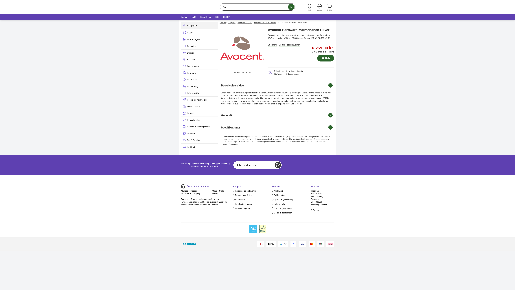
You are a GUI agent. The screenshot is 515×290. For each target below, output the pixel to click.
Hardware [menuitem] (191, 73)
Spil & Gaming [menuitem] (193, 140)
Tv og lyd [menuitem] (191, 146)
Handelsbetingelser (243, 204)
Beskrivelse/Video (232, 85)
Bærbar (184, 17)
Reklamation (279, 195)
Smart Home (205, 17)
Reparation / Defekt (243, 195)
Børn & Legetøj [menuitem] (193, 39)
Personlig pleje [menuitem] (193, 120)
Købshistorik (279, 204)
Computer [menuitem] (191, 46)
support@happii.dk (218, 201)
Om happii (317, 210)
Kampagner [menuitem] (192, 25)
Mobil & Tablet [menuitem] (193, 106)
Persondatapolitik (242, 208)
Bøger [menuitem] (189, 32)
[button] (242, 48)
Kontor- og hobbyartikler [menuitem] (197, 99)
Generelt (226, 115)
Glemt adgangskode (283, 208)
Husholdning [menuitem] (192, 86)
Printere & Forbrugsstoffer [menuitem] (198, 126)
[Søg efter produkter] (291, 7)
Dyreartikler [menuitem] (192, 52)
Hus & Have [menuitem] (192, 79)
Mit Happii (278, 190)
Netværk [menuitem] (191, 113)
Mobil (194, 17)
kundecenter (186, 201)
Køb (327, 58)
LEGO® (226, 17)
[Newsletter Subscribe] (278, 165)
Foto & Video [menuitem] (193, 66)
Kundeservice (241, 199)
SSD (217, 17)
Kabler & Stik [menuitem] (193, 93)
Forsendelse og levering (245, 190)
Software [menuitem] (191, 133)
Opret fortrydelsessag (283, 199)
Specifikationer (230, 127)
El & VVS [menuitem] (191, 59)
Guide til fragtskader (283, 212)
